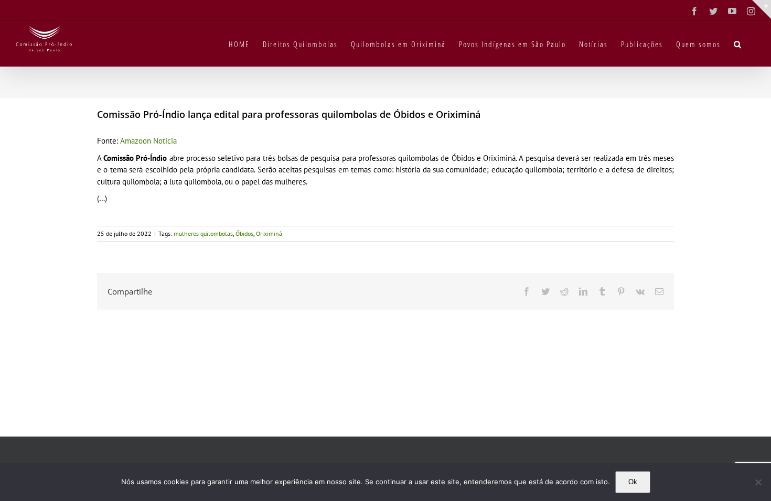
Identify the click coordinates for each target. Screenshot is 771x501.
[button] (738, 43)
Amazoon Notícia (148, 141)
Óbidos (244, 233)
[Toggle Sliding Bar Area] (761, 9)
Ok (632, 482)
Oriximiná (269, 233)
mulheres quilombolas (203, 233)
